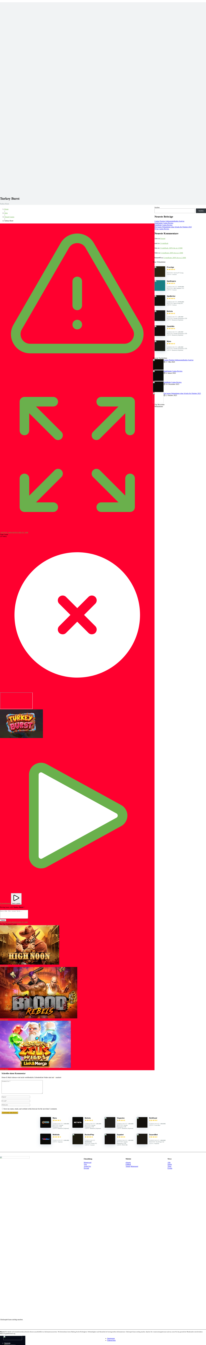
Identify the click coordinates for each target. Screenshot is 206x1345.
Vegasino (121, 1118)
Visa (85, 1164)
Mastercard (87, 1162)
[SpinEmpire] (159, 290)
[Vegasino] (110, 1127)
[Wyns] (159, 350)
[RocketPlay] (77, 1144)
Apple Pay (87, 1166)
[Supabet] (110, 1144)
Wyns (55, 1118)
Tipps (169, 1166)
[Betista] (159, 320)
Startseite (7, 1343)
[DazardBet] (142, 1144)
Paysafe (86, 1168)
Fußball (128, 1164)
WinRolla (56, 1135)
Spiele (170, 1164)
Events (170, 1168)
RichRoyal (153, 1118)
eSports (128, 1162)
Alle (169, 1162)
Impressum (111, 1338)
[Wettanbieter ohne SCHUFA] (12, 1339)
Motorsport (134, 1166)
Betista (88, 1118)
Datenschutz (111, 1340)
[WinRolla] (45, 1144)
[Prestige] (159, 276)
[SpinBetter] (159, 305)
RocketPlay (89, 1135)
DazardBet (153, 1135)
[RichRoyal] (142, 1127)
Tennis (128, 1166)
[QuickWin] (159, 335)
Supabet (120, 1135)
